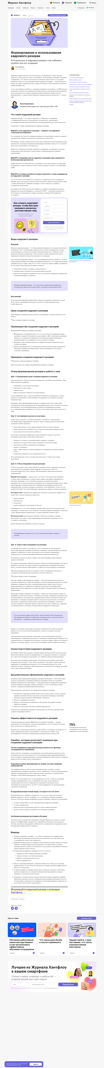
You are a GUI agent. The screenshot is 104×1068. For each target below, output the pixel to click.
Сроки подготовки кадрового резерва (79, 92)
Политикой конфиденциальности (51, 988)
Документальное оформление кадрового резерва (79, 95)
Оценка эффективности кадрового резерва (80, 98)
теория (22, 899)
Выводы (71, 104)
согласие (18, 988)
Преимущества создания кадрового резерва (80, 84)
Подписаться (68, 984)
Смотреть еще (87, 918)
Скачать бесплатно (54, 222)
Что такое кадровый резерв (76, 77)
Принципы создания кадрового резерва (79, 86)
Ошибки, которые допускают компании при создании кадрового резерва (80, 101)
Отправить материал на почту (58, 15)
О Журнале (81, 7)
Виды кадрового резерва (75, 79)
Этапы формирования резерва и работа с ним (79, 89)
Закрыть (35, 1064)
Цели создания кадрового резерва (78, 82)
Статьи (24, 15)
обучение (14, 899)
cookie (19, 1065)
